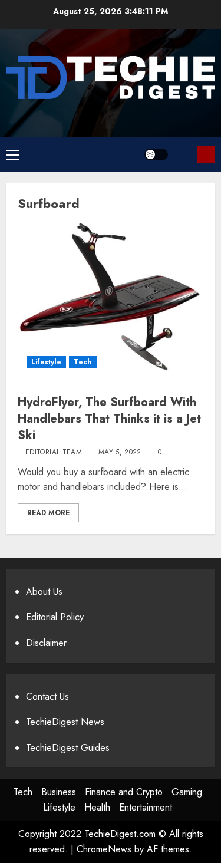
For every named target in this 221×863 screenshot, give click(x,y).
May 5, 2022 (119, 452)
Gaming (186, 792)
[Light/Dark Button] (156, 154)
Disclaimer (46, 643)
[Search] (184, 154)
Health (97, 807)
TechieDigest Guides (68, 748)
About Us (44, 591)
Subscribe (206, 154)
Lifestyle (46, 362)
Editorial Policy (55, 617)
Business (58, 792)
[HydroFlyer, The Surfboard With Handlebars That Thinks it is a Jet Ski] (110, 300)
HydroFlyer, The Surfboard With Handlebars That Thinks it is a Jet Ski (109, 419)
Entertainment (145, 807)
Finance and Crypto (124, 792)
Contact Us (47, 696)
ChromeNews (104, 849)
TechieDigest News (65, 722)
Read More (48, 513)
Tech (83, 362)
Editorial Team (53, 452)
